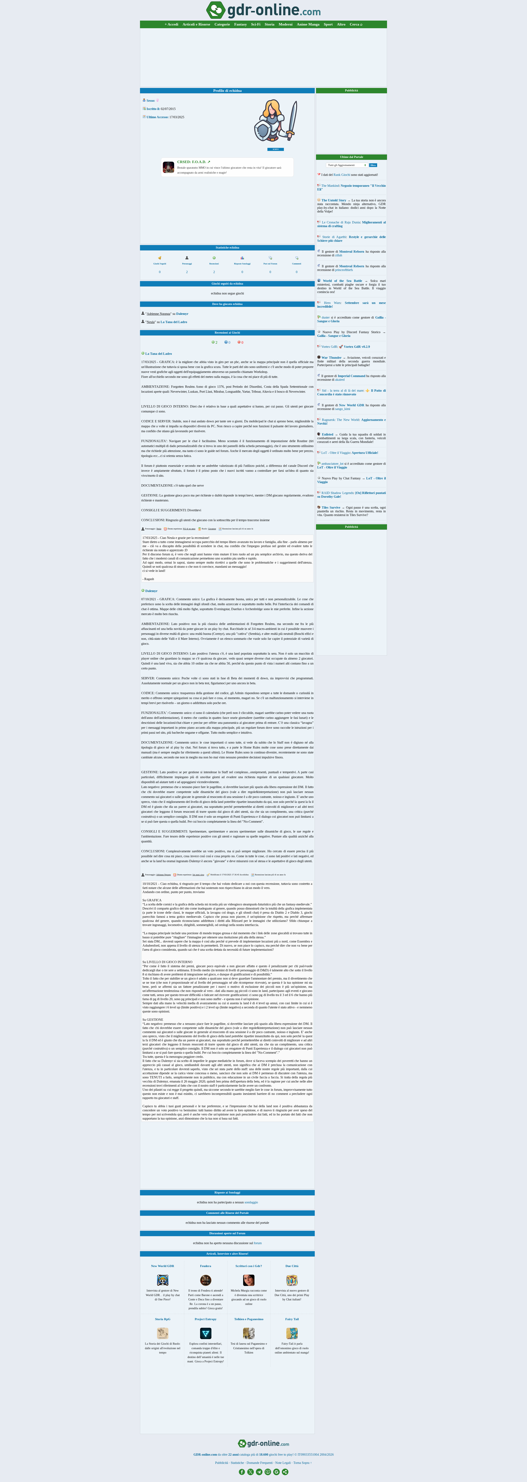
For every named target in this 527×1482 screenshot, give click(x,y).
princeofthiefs (344, 270)
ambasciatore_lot (332, 463)
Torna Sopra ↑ (302, 1462)
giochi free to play (281, 1454)
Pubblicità (351, 90)
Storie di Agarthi (334, 237)
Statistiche (237, 1462)
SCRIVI (276, 149)
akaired (340, 379)
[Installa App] (269, 1474)
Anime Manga (308, 24)
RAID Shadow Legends (337, 493)
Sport (328, 24)
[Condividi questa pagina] (285, 1474)
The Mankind (330, 185)
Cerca (356, 24)
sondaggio (251, 1202)
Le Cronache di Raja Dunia (341, 222)
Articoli (211, 1253)
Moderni (286, 24)
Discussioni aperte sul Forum (227, 1233)
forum (258, 1243)
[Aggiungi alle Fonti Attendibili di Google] (277, 1474)
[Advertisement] (263, 57)
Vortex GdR (329, 346)
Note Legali (283, 1462)
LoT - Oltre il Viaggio (335, 452)
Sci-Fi (255, 24)
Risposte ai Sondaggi (227, 1192)
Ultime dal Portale (351, 157)
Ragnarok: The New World (340, 420)
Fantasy (240, 24)
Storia (269, 24)
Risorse (243, 1253)
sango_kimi (342, 409)
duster (326, 317)
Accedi (171, 24)
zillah (338, 255)
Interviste (223, 1253)
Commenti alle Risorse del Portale (227, 1213)
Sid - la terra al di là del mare (342, 390)
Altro (341, 24)
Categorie (222, 24)
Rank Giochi (341, 174)
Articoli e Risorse (196, 24)
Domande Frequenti (260, 1462)
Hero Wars (332, 303)
